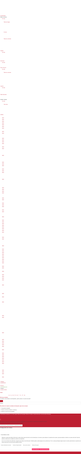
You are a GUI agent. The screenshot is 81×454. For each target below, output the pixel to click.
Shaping (3, 97)
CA (9, 395)
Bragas (3, 96)
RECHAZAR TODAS (10, 425)
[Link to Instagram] (0, 415)
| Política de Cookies (29, 414)
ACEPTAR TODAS (3, 425)
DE (17, 395)
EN (13, 395)
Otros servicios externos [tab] (26, 445)
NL (11, 395)
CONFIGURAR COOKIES (18, 425)
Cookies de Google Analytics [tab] (17, 445)
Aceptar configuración (35, 449)
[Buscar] (0, 391)
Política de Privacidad (21, 414)
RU (24, 395)
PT (22, 395)
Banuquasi (49, 414)
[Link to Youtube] (0, 416)
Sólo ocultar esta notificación (44, 449)
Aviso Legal (14, 414)
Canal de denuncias (36, 414)
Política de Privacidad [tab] (35, 445)
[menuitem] (40, 10)
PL (20, 395)
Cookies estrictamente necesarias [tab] (6, 445)
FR (15, 395)
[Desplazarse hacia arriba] (0, 419)
